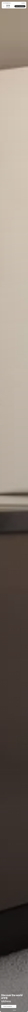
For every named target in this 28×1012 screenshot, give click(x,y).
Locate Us (23, 3)
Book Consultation (20, 6)
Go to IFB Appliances (6, 3)
